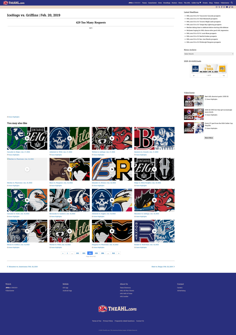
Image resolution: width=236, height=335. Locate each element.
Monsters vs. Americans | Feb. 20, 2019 (23, 267)
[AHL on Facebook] (221, 7)
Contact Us (140, 321)
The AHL (187, 3)
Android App (67, 291)
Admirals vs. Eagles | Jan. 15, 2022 (104, 214)
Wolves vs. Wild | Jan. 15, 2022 (60, 245)
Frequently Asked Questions (125, 321)
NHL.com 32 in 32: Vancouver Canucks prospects (203, 16)
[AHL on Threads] (224, 7)
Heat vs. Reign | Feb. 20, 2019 (162, 267)
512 (113, 253)
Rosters (174, 3)
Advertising (181, 291)
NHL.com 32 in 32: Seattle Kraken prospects (201, 36)
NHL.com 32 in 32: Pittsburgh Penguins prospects (203, 42)
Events (205, 3)
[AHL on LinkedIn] (232, 7)
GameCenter (152, 3)
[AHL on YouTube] (227, 7)
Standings (166, 3)
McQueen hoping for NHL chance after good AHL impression (207, 30)
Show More (209, 138)
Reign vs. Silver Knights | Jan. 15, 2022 (147, 183)
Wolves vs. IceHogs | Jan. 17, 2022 (103, 152)
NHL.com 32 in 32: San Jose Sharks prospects (202, 39)
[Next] (223, 75)
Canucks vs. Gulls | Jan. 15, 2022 (18, 214)
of (209, 75)
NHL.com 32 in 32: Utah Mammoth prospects (201, 19)
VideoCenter (225, 3)
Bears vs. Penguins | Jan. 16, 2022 (61, 183)
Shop (211, 3)
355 (96, 253)
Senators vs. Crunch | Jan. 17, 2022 (146, 152)
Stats (160, 3)
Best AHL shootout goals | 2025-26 (216, 96)
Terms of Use (96, 321)
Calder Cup (195, 3)
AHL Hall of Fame (126, 293)
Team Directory (125, 288)
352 (77, 253)
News (180, 3)
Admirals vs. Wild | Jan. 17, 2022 (61, 152)
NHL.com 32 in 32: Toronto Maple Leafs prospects (203, 22)
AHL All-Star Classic (127, 291)
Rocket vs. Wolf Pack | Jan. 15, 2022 (146, 245)
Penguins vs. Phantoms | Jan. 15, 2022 (105, 245)
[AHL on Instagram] (216, 7)
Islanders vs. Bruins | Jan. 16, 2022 (104, 183)
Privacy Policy (108, 321)
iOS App (65, 288)
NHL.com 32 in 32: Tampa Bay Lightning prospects (203, 24)
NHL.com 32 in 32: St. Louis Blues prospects (201, 33)
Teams (144, 3)
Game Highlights (14, 117)
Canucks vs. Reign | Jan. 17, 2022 (18, 152)
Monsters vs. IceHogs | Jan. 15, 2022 (146, 214)
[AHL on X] (219, 7)
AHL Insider (124, 296)
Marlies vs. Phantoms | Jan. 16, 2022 (19, 183)
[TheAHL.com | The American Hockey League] (14, 3)
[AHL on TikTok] (230, 7)
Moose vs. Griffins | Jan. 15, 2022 (18, 245)
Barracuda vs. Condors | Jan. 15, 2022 (62, 214)
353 (83, 253)
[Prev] (194, 75)
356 (102, 253)
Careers (179, 288)
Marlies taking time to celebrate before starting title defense (207, 27)
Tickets (216, 3)
